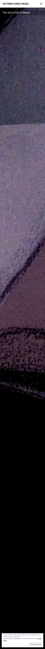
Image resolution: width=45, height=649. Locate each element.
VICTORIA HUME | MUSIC (16, 3)
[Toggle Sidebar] (41, 4)
